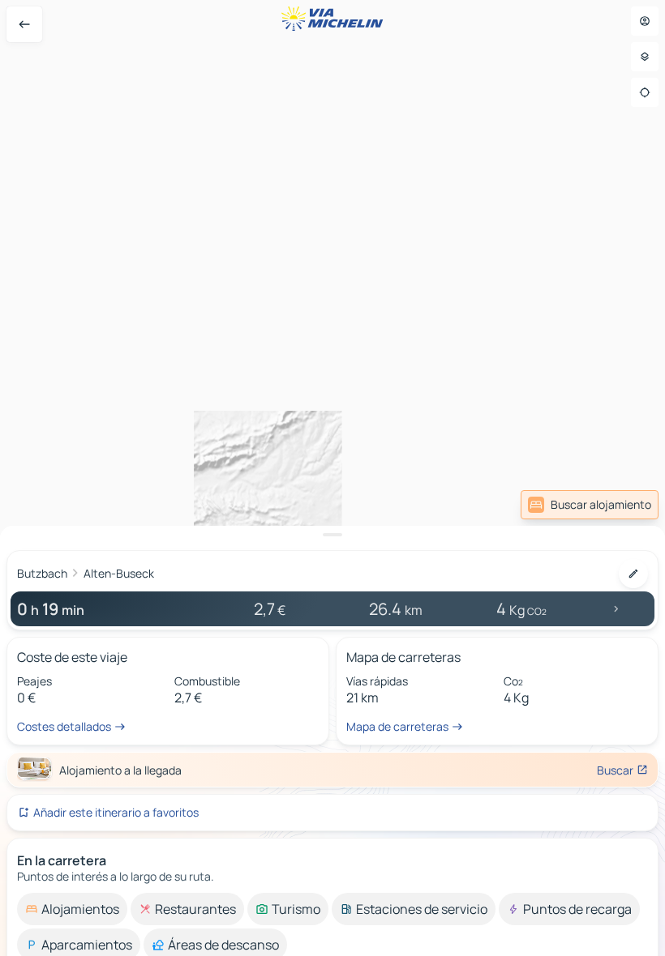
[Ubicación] (645, 92)
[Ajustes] (645, 56)
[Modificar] (633, 573)
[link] (590, 504)
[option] (72, 909)
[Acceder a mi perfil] (645, 21)
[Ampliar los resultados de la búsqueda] (332, 535)
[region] (332, 478)
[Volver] (24, 24)
